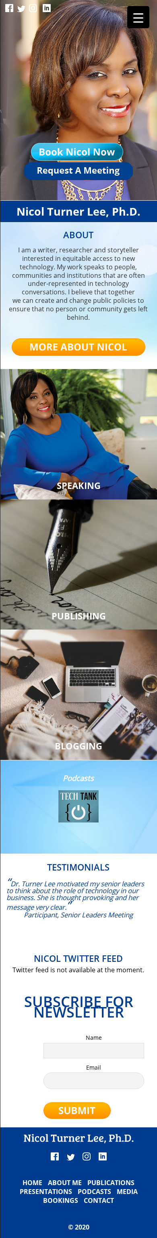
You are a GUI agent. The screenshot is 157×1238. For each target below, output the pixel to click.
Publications (110, 1182)
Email (93, 1067)
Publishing (79, 616)
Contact (99, 1200)
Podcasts (94, 1191)
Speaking (79, 485)
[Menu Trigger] (138, 17)
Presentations (46, 1191)
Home (32, 1182)
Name (94, 1037)
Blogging (78, 746)
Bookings (60, 1200)
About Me (65, 1182)
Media (127, 1191)
